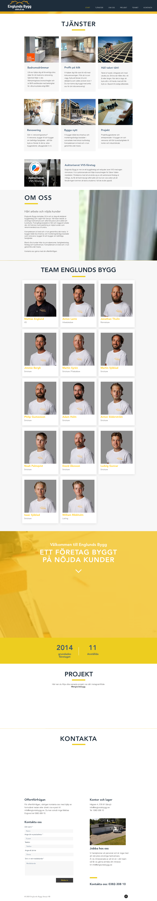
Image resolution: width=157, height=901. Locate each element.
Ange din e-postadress (33, 846)
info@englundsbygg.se (34, 821)
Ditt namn (28, 838)
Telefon (27, 854)
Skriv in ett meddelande (34, 870)
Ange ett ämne (30, 862)
